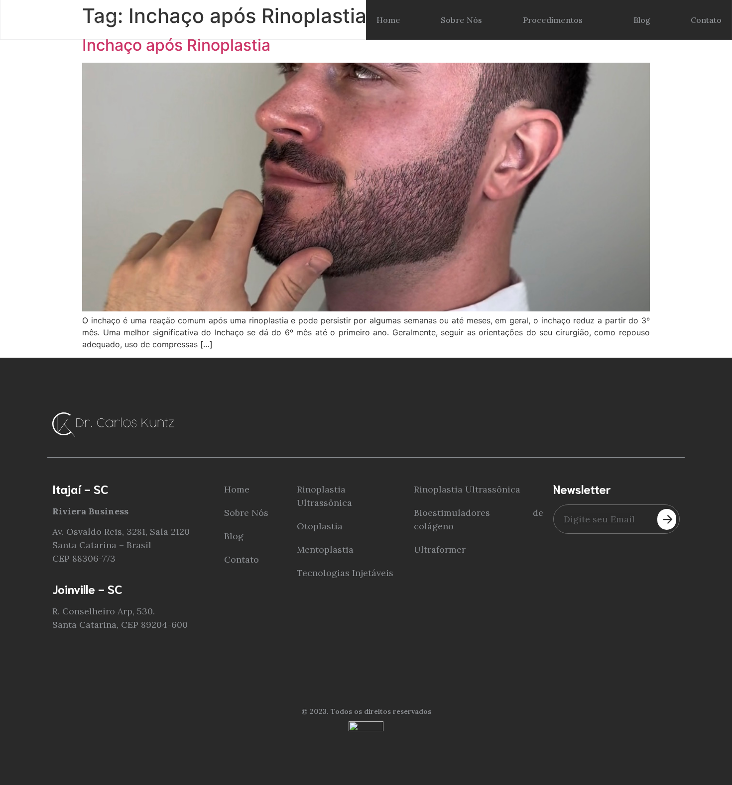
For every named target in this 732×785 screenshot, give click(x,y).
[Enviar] (666, 519)
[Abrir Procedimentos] (589, 20)
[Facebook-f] (646, 418)
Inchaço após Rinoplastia (176, 45)
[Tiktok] (673, 418)
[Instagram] (618, 418)
